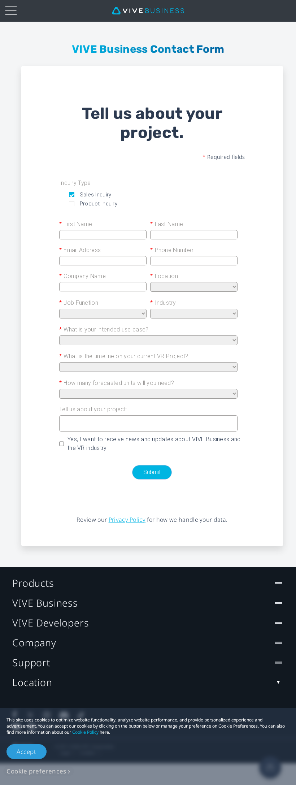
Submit (152, 472)
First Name (75, 224)
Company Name (82, 276)
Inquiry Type (75, 182)
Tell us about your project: (93, 409)
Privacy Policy (127, 520)
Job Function (78, 302)
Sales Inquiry (94, 194)
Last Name (166, 224)
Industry (163, 302)
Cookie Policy (85, 732)
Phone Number (171, 250)
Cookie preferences (36, 771)
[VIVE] (148, 10)
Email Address (80, 250)
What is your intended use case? (103, 329)
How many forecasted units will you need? (116, 383)
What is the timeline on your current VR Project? (123, 356)
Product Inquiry (97, 203)
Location (164, 276)
